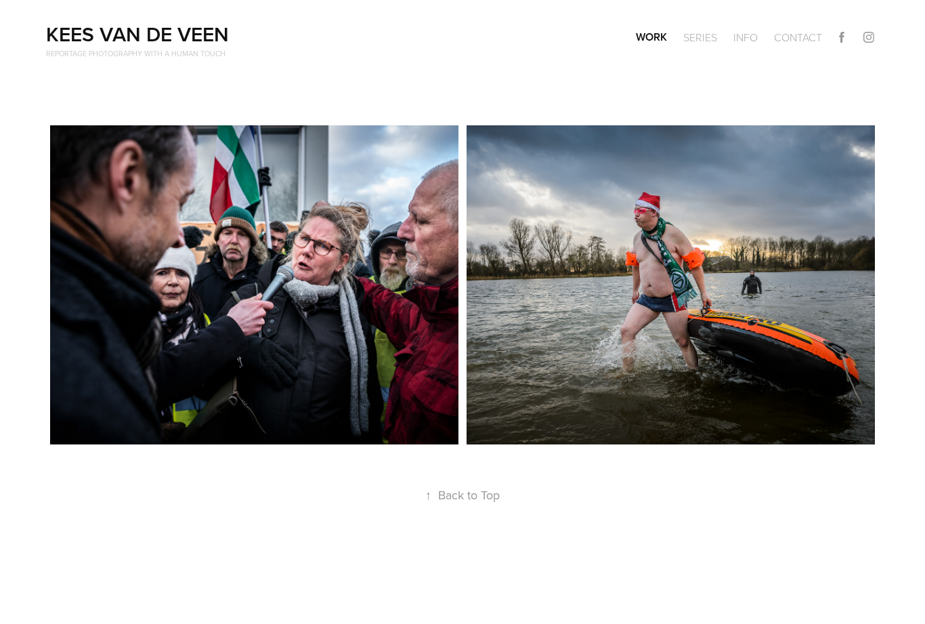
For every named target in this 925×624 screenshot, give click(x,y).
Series (700, 37)
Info (745, 37)
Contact (798, 37)
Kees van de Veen (137, 34)
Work (651, 37)
